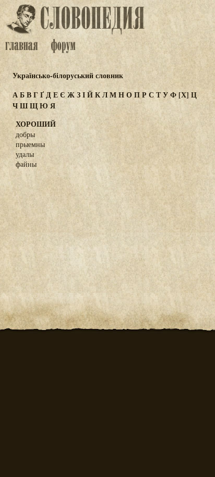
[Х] (183, 94)
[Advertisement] (107, 228)
